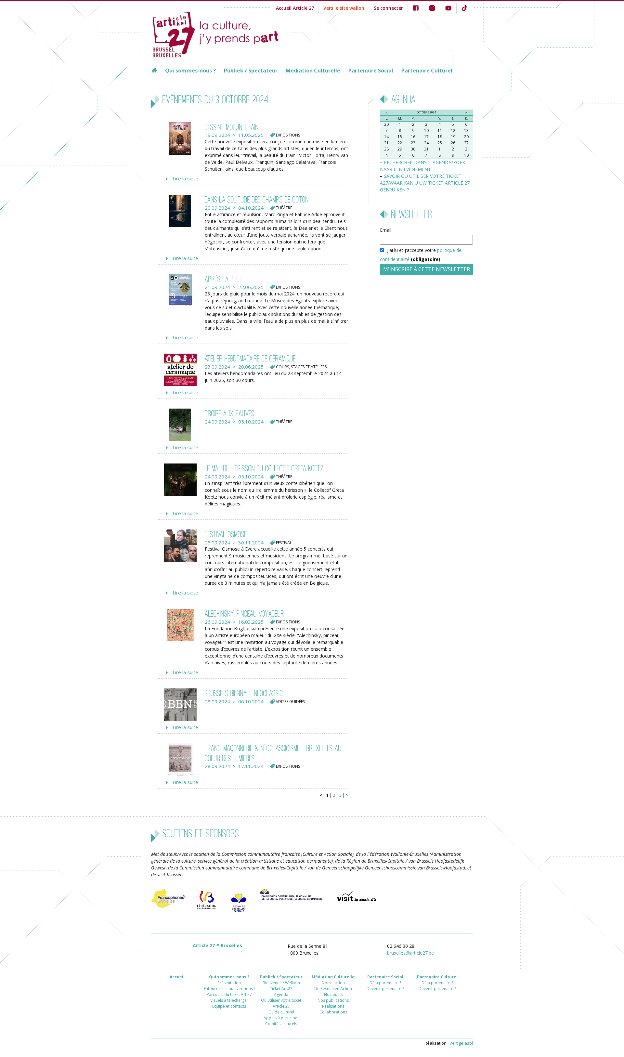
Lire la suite (185, 178)
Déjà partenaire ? (385, 982)
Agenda (281, 994)
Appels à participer (281, 1018)
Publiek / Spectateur (251, 70)
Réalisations (333, 1006)
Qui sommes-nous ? (190, 70)
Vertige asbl (461, 1043)
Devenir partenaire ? (385, 988)
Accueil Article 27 (295, 8)
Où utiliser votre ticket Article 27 (281, 1003)
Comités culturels (281, 1023)
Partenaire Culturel (426, 70)
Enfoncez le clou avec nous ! (229, 988)
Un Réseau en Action (333, 988)
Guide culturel (281, 1012)
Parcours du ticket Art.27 (229, 994)
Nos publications (333, 1000)
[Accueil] (221, 34)
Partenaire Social (370, 70)
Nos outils (333, 994)
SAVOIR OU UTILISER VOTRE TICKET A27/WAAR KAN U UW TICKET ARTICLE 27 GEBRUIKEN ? (425, 183)
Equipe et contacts (229, 1006)
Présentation (229, 982)
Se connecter (388, 8)
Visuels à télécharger (229, 1000)
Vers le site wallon (343, 8)
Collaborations (333, 1012)
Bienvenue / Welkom (281, 982)
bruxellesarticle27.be (410, 953)
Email (385, 230)
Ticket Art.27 (281, 988)
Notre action (333, 982)
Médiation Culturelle (313, 70)
